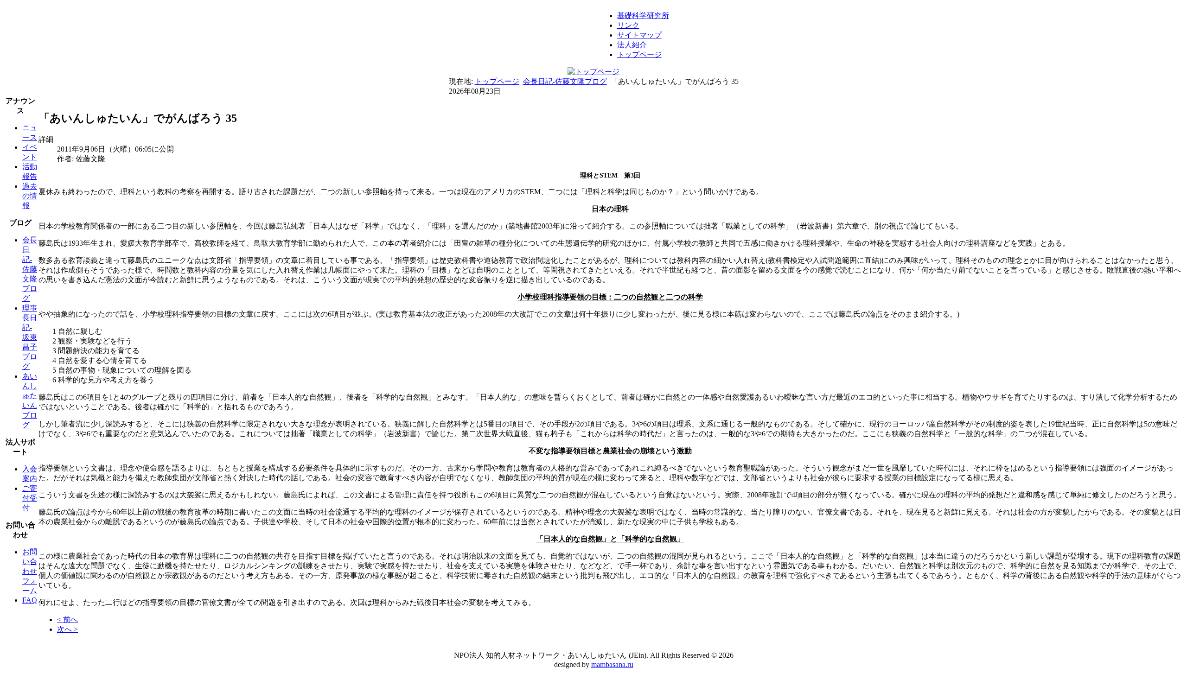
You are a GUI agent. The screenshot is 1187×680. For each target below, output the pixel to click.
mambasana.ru (612, 664)
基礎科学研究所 (643, 15)
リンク (628, 25)
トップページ (639, 54)
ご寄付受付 (29, 498)
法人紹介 (632, 45)
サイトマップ (639, 35)
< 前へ (67, 619)
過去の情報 (29, 196)
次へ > (67, 629)
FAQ (29, 600)
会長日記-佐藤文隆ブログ (565, 81)
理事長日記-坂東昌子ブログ (29, 337)
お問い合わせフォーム (29, 571)
